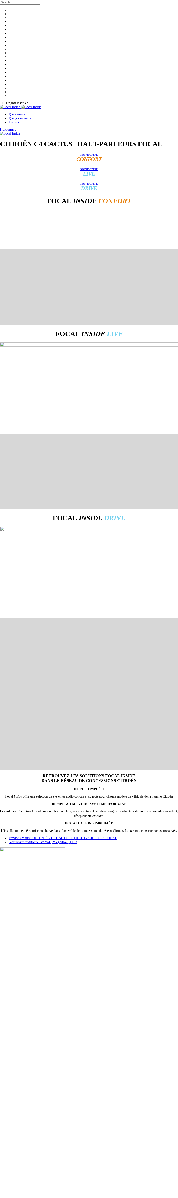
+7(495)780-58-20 (89, 1185)
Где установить (20, 118)
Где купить (17, 114)
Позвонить (8, 129)
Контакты (16, 122)
